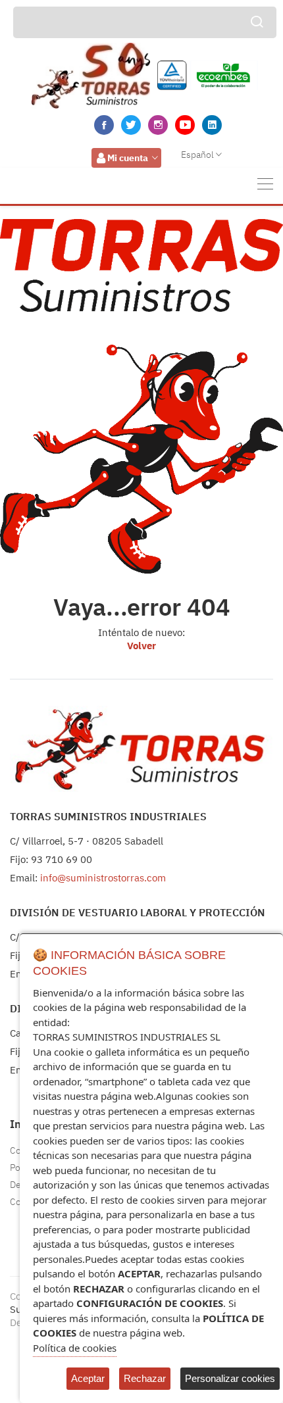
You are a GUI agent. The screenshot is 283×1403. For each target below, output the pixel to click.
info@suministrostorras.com (103, 878)
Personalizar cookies (230, 1378)
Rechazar (145, 1378)
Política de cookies (74, 1347)
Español (197, 154)
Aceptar (88, 1378)
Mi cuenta (127, 158)
